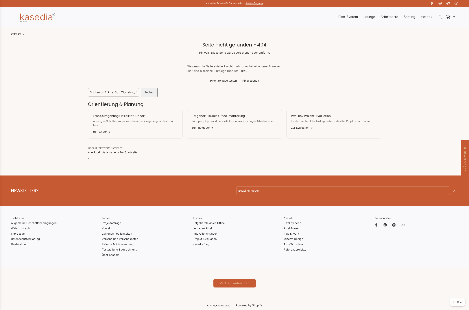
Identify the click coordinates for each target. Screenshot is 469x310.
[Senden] (454, 191)
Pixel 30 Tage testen (223, 80)
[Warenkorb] (448, 17)
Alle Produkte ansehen (102, 152)
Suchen (149, 92)
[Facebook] (432, 3)
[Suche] (440, 17)
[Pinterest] (448, 3)
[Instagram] (440, 3)
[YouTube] (456, 3)
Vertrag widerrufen (234, 283)
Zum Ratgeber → (202, 127)
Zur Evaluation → (302, 127)
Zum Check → (101, 131)
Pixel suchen (250, 80)
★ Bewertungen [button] (465, 159)
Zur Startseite (129, 152)
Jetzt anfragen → (254, 3)
